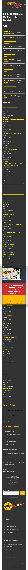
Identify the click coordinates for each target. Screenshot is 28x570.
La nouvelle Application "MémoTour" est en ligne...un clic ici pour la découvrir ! (14, 289)
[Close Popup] (26, 267)
